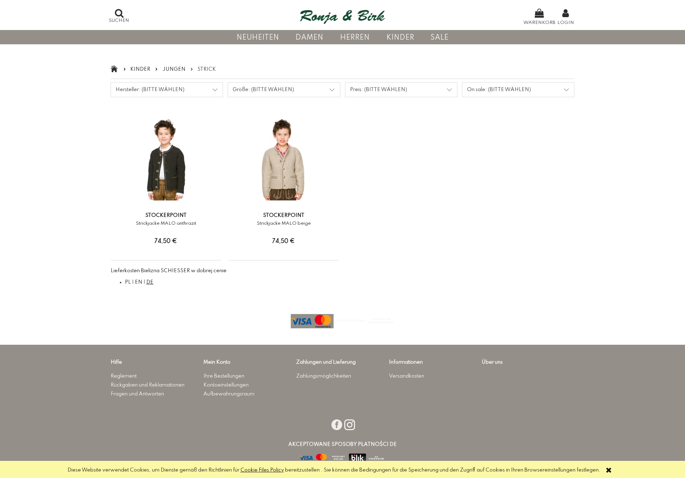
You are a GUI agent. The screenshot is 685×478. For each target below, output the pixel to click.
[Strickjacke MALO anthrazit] (166, 211)
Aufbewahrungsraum (228, 394)
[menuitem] (258, 37)
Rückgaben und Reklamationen (147, 385)
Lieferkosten (125, 270)
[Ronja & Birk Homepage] (342, 15)
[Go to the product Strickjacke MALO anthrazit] (166, 163)
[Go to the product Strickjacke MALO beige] (283, 163)
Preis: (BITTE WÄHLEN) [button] (378, 89)
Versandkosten (406, 376)
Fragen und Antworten (137, 394)
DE (149, 282)
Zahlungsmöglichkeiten (323, 376)
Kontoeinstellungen (226, 385)
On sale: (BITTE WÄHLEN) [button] (499, 89)
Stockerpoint (166, 215)
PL (128, 282)
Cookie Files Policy (262, 470)
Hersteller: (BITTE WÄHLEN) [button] (150, 89)
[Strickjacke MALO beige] (283, 211)
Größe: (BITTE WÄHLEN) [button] (263, 89)
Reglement (124, 376)
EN (138, 282)
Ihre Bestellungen (223, 376)
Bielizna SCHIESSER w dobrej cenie (184, 270)
